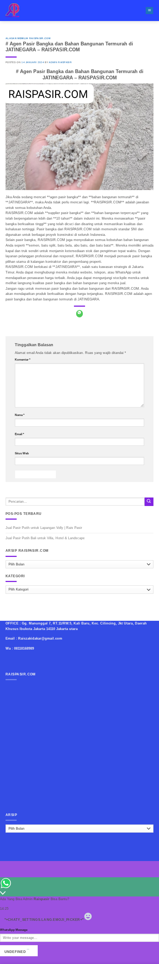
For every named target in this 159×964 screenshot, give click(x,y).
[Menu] (149, 10)
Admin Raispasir (60, 62)
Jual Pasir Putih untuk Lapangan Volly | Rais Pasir (44, 528)
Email (19, 434)
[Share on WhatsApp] (79, 313)
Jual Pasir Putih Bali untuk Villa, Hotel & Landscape (45, 538)
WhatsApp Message (13, 930)
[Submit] (149, 502)
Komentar (22, 359)
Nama (19, 415)
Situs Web (22, 453)
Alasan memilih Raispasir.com (28, 38)
